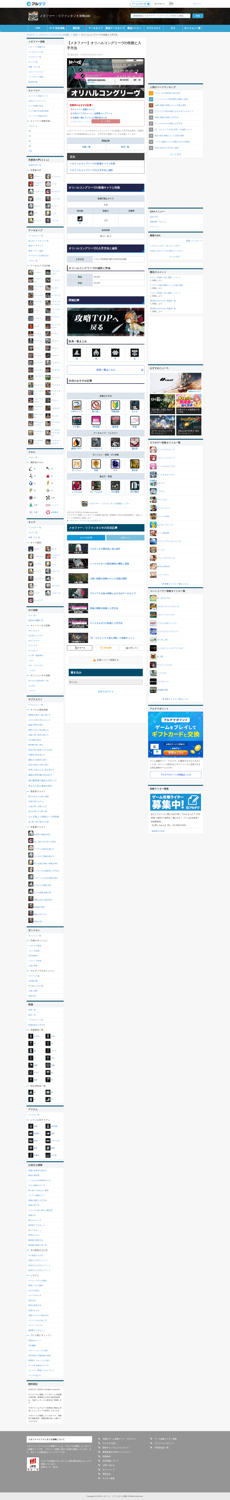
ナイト (37, 311)
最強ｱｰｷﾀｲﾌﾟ (76, 449)
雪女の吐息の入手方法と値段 (166, 148)
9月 (29, 146)
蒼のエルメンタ (34, 1220)
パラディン (39, 318)
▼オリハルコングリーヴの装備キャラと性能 (92, 163)
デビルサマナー (38, 408)
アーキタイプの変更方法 (38, 256)
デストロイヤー (38, 415)
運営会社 (107, 1474)
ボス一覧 (32, 615)
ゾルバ (31, 661)
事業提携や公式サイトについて (117, 1452)
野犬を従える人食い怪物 (38, 796)
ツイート (81, 648)
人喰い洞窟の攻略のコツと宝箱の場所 (170, 105)
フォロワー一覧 (34, 57)
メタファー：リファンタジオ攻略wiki (65, 16)
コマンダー (39, 370)
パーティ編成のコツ (36, 1195)
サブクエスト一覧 (35, 705)
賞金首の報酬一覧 (35, 620)
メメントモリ (163, 575)
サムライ (54, 288)
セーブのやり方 (34, 1295)
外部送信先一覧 (162, 1447)
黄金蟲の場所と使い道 (37, 1245)
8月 (29, 141)
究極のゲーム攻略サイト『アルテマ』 (120, 1439)
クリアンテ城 (33, 976)
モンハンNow (163, 516)
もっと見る (175, 154)
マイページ (154, 227)
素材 (53, 1133)
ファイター (55, 280)
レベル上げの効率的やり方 (39, 1180)
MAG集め (134, 492)
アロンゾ (38, 206)
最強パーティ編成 (35, 251)
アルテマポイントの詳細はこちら (176, 774)
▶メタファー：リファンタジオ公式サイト (84, 521)
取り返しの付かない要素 (38, 1190)
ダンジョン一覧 (192, 28)
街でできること (34, 1230)
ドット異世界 (163, 533)
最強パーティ (134, 28)
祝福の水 (32, 1215)
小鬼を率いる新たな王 (37, 806)
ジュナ (54, 213)
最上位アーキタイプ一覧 (38, 241)
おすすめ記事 (86, 537)
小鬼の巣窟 (33, 966)
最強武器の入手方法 (36, 1025)
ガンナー (54, 355)
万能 (53, 498)
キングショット (164, 508)
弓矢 (53, 1058)
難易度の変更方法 (35, 1240)
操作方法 (32, 1300)
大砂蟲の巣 (33, 981)
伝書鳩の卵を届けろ (36, 755)
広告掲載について (111, 1461)
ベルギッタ (39, 191)
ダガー (37, 1072)
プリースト (39, 341)
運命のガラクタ (40, 914)
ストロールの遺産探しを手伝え (46, 871)
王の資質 (115, 492)
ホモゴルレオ (33, 631)
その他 (54, 1155)
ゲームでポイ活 (139, 4)
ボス (173, 28)
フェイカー (55, 385)
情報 (53, 1148)
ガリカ (37, 176)
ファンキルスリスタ (166, 466)
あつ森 (160, 656)
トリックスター (38, 392)
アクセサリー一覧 (35, 1020)
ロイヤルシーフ (38, 432)
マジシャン (39, 295)
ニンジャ (38, 355)
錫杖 (36, 1080)
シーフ (37, 348)
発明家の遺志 (39, 907)
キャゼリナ (55, 191)
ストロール (55, 176)
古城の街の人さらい (36, 801)
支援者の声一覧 (34, 165)
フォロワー (115, 449)
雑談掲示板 (33, 82)
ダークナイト (55, 318)
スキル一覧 (33, 261)
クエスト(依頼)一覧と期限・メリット (165, 277)
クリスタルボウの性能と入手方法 (168, 123)
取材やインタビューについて (116, 1447)
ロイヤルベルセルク (55, 441)
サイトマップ (109, 1469)
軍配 (36, 1065)
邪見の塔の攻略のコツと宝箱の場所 (169, 136)
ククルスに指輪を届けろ (43, 856)
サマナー (54, 400)
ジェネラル (55, 370)
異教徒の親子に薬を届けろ (39, 715)
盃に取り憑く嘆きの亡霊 (38, 822)
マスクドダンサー (55, 392)
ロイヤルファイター (38, 423)
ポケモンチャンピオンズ (168, 606)
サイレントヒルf (164, 665)
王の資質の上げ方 (35, 1255)
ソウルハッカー (38, 280)
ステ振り (77, 427)
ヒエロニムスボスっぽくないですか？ (165, 246)
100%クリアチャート (37, 101)
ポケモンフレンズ (165, 525)
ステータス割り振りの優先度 (40, 1210)
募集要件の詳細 (158, 831)
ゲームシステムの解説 (37, 1280)
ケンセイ (38, 334)
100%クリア (77, 411)
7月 (29, 136)
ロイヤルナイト (55, 423)
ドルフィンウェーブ (166, 458)
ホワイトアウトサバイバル (169, 541)
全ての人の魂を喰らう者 (38, 681)
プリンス (54, 416)
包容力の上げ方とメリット (39, 1265)
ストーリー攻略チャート (84, 109)
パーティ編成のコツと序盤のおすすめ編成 (172, 142)
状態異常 (54, 512)
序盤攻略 (115, 411)
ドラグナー (55, 363)
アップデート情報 (35, 77)
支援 (36, 512)
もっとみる (175, 256)
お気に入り (133, 648)
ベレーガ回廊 (33, 951)
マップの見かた (34, 1375)
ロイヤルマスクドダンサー (55, 432)
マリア (54, 184)
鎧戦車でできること (36, 1225)
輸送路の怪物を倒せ (42, 834)
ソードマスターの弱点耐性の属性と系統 (171, 99)
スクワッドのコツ (35, 1325)
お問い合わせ (109, 1465)
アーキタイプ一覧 (35, 52)
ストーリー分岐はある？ (38, 116)
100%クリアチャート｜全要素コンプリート (92, 113)
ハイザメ (38, 199)
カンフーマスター (55, 326)
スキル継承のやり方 (36, 1185)
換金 (36, 1148)
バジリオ (54, 220)
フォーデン (55, 586)
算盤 (53, 1065)
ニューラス (55, 199)
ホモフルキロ (33, 641)
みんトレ (161, 483)
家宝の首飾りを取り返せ (38, 765)
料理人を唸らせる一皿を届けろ (41, 770)
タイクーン (39, 385)
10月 (30, 151)
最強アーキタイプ (115, 28)
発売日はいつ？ (34, 1340)
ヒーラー (54, 334)
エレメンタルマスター (55, 302)
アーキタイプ (96, 28)
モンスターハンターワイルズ (170, 648)
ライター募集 (109, 1478)
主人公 (135, 411)
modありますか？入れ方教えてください (166, 251)
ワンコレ (161, 550)
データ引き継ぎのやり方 (38, 1365)
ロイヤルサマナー (38, 441)
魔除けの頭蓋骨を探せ (37, 760)
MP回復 (96, 427)
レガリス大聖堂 (34, 946)
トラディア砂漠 (34, 961)
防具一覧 (125, 147)
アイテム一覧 (33, 1115)
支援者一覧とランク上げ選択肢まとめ (90, 118)
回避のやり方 (33, 1310)
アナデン (161, 491)
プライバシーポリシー (165, 1443)
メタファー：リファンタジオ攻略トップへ (109, 503)
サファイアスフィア (166, 449)
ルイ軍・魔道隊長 (35, 655)
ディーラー (55, 378)
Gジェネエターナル (166, 474)
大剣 (53, 1036)
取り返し (96, 411)
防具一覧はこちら (106, 369)
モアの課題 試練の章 (42, 892)
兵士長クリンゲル (35, 636)
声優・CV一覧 (34, 67)
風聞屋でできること (36, 1330)
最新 (188, 241)
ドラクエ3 (161, 673)
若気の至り (38, 921)
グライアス (55, 571)
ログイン (197, 4)
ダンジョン (77, 470)
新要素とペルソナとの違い (39, 1360)
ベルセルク (55, 408)
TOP (37, 28)
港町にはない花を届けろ (38, 730)
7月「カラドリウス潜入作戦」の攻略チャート (173, 129)
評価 (135, 427)
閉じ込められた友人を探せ (44, 841)
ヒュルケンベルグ (38, 184)
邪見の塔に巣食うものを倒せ (40, 750)
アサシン (54, 348)
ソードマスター (38, 287)
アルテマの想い (110, 1443)
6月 (29, 131)
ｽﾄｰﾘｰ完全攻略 (57, 28)
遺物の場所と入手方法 (37, 1200)
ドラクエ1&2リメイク (167, 623)
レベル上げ (77, 492)
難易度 (115, 427)
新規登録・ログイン (158, 222)
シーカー (38, 272)
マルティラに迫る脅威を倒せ (45, 878)
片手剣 (37, 1036)
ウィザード (55, 295)
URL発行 (108, 648)
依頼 (96, 470)
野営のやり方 (33, 1235)
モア (36, 213)
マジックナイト (55, 310)
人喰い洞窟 (33, 991)
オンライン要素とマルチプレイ (41, 1370)
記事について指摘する (108, 660)
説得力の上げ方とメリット (39, 1270)
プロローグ (33, 126)
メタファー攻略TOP (36, 47)
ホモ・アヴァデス (35, 665)
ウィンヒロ (162, 499)
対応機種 (32, 1345)
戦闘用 (37, 1133)
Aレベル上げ (96, 492)
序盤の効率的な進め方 (37, 1170)
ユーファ (38, 220)
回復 (36, 505)
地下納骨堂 (33, 956)
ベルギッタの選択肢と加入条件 (167, 93)
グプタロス (33, 651)
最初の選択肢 (33, 1175)
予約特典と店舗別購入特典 (39, 1355)
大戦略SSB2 (162, 690)
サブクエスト (154, 28)
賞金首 (135, 470)
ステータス (55, 1141)
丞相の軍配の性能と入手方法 (166, 117)
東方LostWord (163, 566)
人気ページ (125, 537)
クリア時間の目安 (35, 106)
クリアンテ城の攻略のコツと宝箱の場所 (166, 285)
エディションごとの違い (38, 1350)
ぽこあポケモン (164, 598)
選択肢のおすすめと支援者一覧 (163, 301)
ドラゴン (32, 691)
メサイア (54, 341)
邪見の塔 (32, 996)
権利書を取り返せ (35, 745)
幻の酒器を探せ (34, 740)
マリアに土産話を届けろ (43, 849)
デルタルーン (163, 681)
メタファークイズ (35, 72)
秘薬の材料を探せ (35, 725)
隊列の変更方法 (34, 1305)
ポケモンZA (162, 640)
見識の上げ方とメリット (38, 1260)
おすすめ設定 (33, 1290)
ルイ (36, 586)
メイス (54, 1051)
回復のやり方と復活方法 (38, 1315)
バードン (54, 206)
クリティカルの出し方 (37, 1320)
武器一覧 (86, 147)
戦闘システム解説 (35, 1285)
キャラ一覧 (33, 62)
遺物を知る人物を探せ (42, 900)
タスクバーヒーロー (166, 615)
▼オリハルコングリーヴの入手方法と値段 (91, 170)
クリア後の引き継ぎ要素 (38, 111)
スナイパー (39, 363)
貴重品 (37, 1155)
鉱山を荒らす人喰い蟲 (37, 811)
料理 (36, 1141)
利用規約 (107, 1456)
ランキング (197, 241)
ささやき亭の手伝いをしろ (39, 720)
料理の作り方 (33, 1205)
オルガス (32, 686)
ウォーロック (38, 302)
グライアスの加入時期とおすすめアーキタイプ (173, 111)
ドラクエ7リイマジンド (167, 631)
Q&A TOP (154, 217)
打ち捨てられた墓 (35, 986)
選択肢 (76, 28)
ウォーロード (38, 377)
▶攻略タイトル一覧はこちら (175, 584)
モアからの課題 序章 (42, 885)
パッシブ (54, 505)
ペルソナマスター (38, 400)
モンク (37, 326)
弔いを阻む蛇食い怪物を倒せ (45, 863)
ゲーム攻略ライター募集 (166, 1439)
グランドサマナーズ (166, 558)
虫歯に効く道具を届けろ (38, 735)
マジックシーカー (55, 272)
